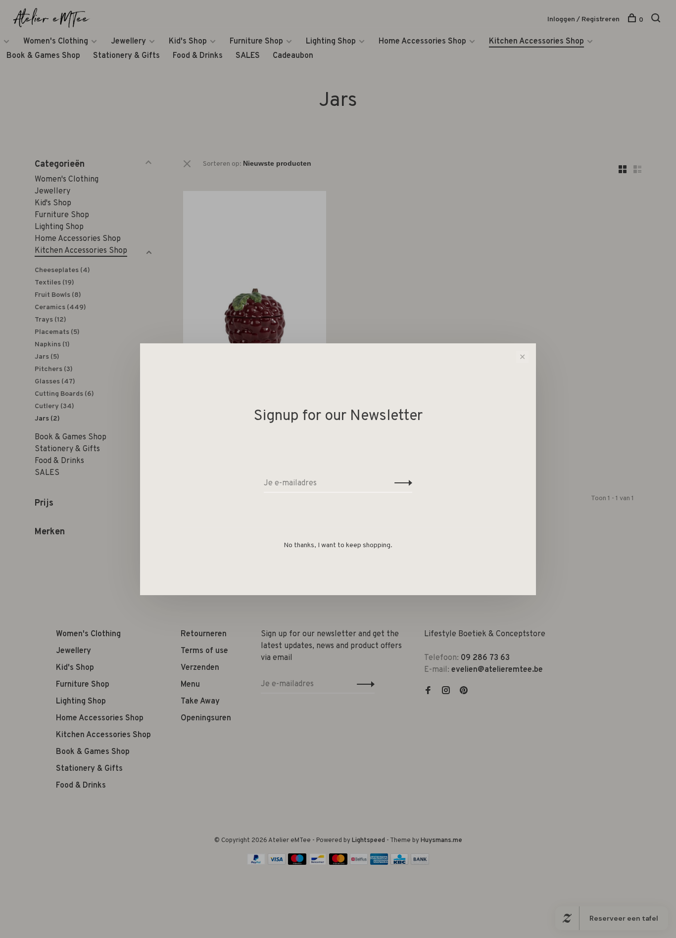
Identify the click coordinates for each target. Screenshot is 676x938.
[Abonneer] (400, 483)
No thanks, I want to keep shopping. (338, 545)
